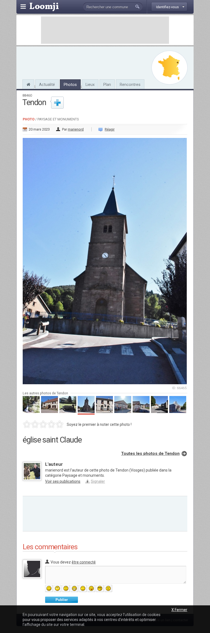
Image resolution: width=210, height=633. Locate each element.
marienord (76, 129)
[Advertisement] (105, 30)
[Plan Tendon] (169, 68)
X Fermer (179, 610)
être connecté (84, 562)
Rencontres (130, 84)
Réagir (110, 129)
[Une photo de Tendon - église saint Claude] (105, 259)
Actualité (47, 84)
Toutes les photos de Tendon (150, 453)
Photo (28, 119)
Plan (107, 84)
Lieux (90, 84)
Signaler (98, 481)
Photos (70, 84)
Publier (62, 600)
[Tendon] (28, 84)
